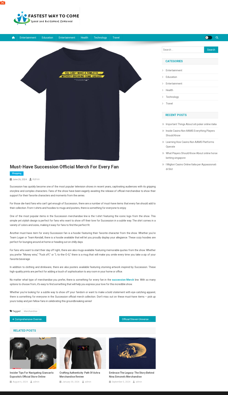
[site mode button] (208, 37)
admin (36, 179)
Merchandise (30, 311)
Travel (116, 37)
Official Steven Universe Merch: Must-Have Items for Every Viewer (139, 319)
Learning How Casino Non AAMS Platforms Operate (190, 144)
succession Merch (123, 279)
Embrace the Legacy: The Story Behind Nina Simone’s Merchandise (131, 374)
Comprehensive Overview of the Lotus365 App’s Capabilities (30, 319)
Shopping (16, 173)
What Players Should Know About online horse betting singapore (191, 155)
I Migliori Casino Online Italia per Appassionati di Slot (191, 167)
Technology (100, 37)
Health (84, 37)
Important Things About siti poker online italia (191, 124)
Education (47, 37)
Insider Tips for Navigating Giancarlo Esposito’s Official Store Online (32, 374)
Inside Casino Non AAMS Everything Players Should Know (190, 133)
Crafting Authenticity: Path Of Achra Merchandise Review (79, 374)
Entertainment (28, 37)
